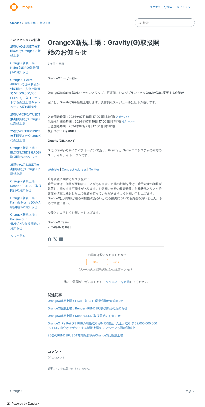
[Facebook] (49, 239)
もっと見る (17, 236)
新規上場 (30, 22)
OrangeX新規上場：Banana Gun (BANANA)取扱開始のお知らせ (25, 221)
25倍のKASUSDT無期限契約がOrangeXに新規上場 (25, 51)
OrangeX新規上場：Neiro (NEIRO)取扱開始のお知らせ (24, 67)
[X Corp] (55, 239)
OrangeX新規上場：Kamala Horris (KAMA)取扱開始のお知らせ (25, 202)
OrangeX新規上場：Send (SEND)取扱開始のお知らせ (84, 316)
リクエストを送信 (161, 7)
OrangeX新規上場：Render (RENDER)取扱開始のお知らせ (25, 185)
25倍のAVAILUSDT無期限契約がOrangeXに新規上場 (25, 169)
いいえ (116, 261)
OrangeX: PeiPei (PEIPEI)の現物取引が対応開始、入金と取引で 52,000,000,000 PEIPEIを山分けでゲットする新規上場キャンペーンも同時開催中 (25, 93)
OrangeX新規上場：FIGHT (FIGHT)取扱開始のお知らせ (85, 301)
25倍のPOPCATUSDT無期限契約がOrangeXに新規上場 (25, 119)
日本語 (187, 391)
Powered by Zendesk (25, 403)
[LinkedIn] (61, 239)
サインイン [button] (184, 7)
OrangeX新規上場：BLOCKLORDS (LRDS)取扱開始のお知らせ (25, 152)
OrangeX (15, 22)
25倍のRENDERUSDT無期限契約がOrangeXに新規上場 (25, 135)
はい (95, 261)
